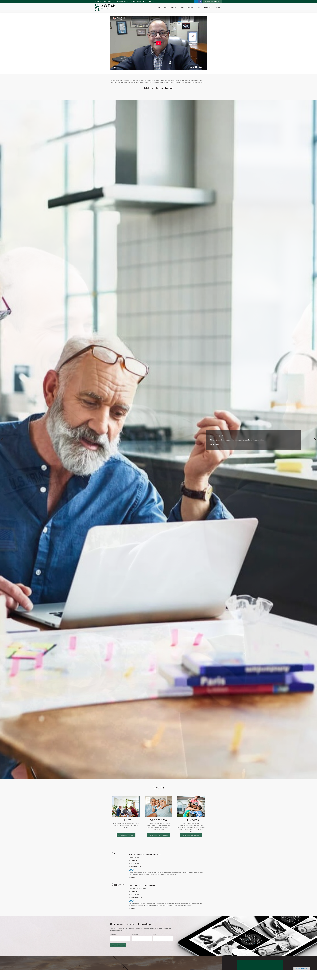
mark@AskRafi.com (136, 897)
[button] (158, 7)
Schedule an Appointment (213, 1)
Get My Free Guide (118, 945)
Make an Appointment (158, 88)
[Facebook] (200, 1)
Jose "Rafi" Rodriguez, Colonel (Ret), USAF (145, 854)
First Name (113, 934)
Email (154, 934)
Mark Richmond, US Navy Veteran (142, 885)
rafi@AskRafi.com (149, 1)
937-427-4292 (137, 1)
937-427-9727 (135, 891)
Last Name (135, 934)
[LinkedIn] (196, 1)
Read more (132, 877)
